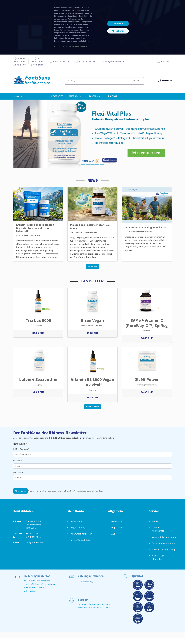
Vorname (17, 460)
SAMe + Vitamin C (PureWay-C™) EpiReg (147, 323)
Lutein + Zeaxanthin (38, 380)
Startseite (57, 96)
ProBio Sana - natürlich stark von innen (90, 226)
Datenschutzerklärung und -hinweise (70, 46)
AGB (113, 533)
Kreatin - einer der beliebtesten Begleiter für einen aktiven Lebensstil (35, 228)
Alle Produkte (92, 406)
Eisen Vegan (92, 320)
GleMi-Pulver (146, 380)
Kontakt (112, 96)
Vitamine (38, 325)
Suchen (136, 81)
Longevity (38, 385)
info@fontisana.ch (114, 61)
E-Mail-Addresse (21, 449)
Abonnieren (20, 490)
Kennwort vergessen (81, 533)
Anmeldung (77, 521)
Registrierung (78, 527)
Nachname (18, 472)
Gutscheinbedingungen (162, 543)
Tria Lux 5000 (38, 320)
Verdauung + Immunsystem (147, 385)
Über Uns (74, 96)
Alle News (92, 266)
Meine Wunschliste (80, 540)
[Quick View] (45, 330)
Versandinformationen (162, 537)
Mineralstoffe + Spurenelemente (92, 325)
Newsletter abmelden (158, 557)
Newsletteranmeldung (162, 549)
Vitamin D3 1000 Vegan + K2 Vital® (92, 382)
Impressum (117, 527)
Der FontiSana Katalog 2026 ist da (145, 227)
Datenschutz (118, 521)
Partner (93, 96)
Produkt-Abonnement (159, 529)
